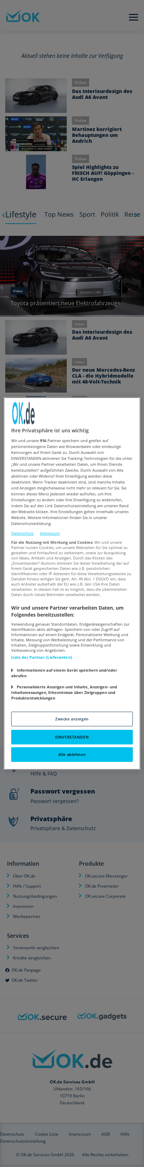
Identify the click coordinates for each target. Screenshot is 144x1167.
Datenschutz (22, 533)
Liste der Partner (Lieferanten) (41, 657)
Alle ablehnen (72, 754)
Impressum (50, 533)
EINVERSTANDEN (72, 737)
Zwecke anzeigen (72, 718)
